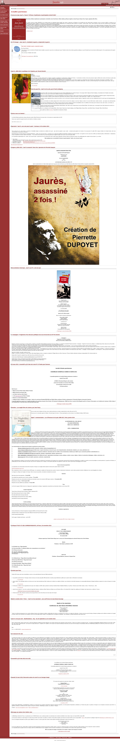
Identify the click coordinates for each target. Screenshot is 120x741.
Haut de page (58, 737)
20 (117, 5)
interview (79, 650)
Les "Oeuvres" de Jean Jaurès (4, 18)
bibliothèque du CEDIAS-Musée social (107, 717)
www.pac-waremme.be (26, 629)
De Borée (51, 109)
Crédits (69, 737)
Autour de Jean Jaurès (3, 28)
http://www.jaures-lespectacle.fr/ (29, 141)
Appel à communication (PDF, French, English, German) (64, 519)
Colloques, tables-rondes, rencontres (4, 22)
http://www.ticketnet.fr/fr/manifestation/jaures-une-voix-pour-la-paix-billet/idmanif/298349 (39, 142)
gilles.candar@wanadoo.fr (33, 707)
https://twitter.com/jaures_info (17, 121)
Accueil (7, 5)
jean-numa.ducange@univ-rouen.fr (22, 707)
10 (115, 5)
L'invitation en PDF (64, 702)
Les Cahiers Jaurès (105, 3)
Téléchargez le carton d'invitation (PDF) (64, 331)
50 (118, 5)
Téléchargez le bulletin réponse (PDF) (64, 403)
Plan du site (64, 737)
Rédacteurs (52, 737)
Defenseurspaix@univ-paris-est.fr (18, 468)
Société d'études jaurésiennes (4, 12)
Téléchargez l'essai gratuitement (27, 56)
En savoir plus (34, 85)
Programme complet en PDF (63, 673)
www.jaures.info (19, 395)
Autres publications (4, 24)
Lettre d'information (4, 33)
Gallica (83, 717)
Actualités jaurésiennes (3, 8)
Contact (2, 31)
